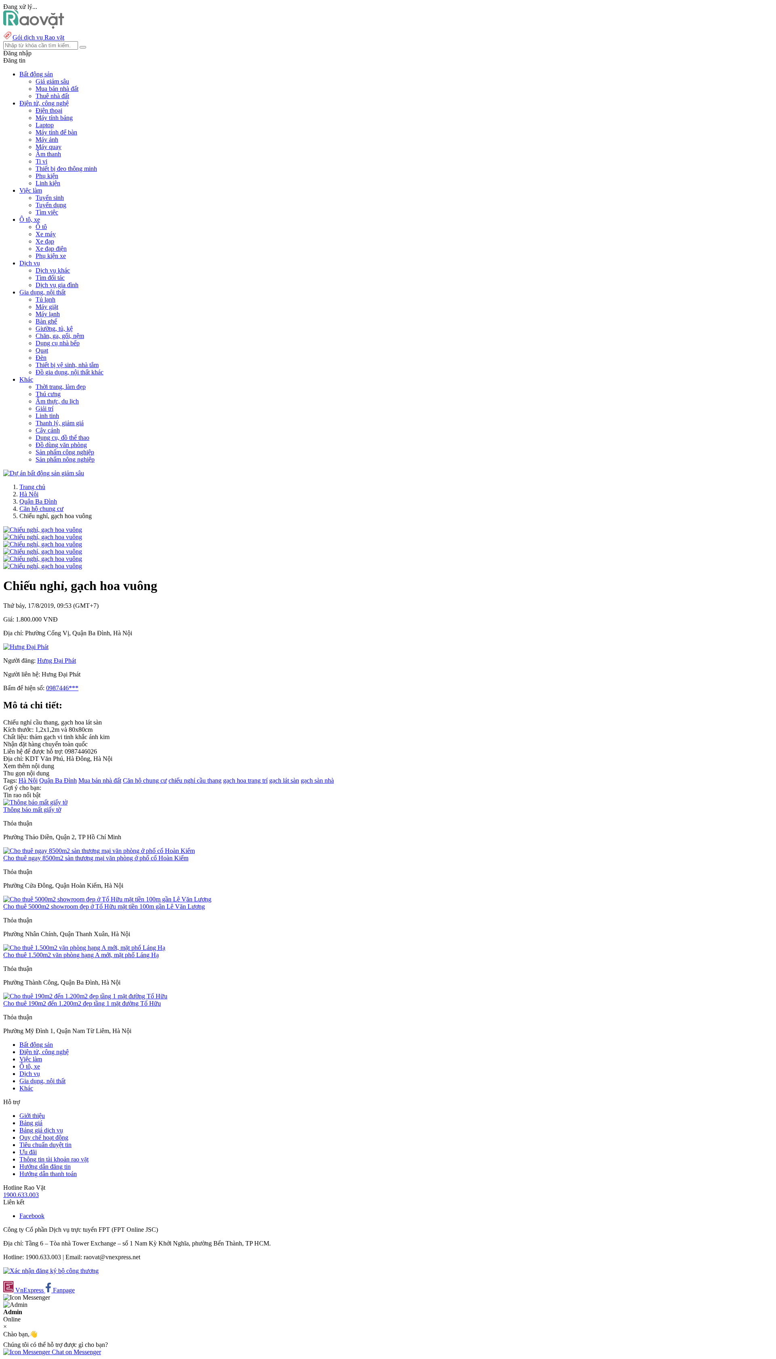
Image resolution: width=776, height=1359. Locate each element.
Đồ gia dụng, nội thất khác (69, 372)
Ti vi (41, 161)
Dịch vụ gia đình (57, 284)
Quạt (42, 350)
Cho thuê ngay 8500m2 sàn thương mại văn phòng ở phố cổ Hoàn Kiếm (95, 858)
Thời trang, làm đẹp (61, 386)
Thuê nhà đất (52, 95)
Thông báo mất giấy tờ (32, 809)
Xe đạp (45, 241)
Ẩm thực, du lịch (57, 401)
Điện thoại (49, 110)
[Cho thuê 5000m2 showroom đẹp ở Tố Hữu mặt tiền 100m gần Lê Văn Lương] (107, 899)
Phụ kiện (47, 175)
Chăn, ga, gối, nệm (60, 335)
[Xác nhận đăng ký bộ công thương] (51, 1270)
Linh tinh (47, 415)
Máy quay (48, 146)
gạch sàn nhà (317, 780)
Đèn (41, 357)
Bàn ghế (46, 321)
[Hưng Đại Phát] (25, 646)
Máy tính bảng (54, 117)
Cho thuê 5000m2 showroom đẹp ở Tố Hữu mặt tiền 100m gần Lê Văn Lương (104, 906)
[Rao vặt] (33, 26)
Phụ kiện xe (51, 255)
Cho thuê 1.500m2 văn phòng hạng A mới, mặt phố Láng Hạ (81, 955)
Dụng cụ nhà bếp (58, 343)
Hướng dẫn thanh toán (48, 1173)
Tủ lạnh (45, 299)
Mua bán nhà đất (57, 88)
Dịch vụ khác (53, 270)
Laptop (45, 125)
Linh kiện (48, 183)
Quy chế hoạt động (43, 1137)
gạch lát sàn (284, 780)
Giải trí (44, 408)
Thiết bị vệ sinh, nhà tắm (67, 364)
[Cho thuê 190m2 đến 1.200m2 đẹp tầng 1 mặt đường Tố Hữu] (85, 996)
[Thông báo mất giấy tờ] (35, 802)
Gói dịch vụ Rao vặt (38, 37)
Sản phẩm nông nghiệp (65, 459)
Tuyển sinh (50, 197)
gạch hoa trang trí (245, 780)
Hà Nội (28, 494)
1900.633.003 (21, 1194)
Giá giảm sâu (52, 81)
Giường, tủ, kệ (54, 328)
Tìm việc (47, 212)
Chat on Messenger (75, 1351)
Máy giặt (47, 306)
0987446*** (62, 688)
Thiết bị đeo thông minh (66, 168)
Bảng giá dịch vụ (41, 1130)
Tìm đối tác (50, 277)
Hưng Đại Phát (56, 660)
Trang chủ (32, 486)
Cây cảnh (48, 430)
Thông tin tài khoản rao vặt (54, 1159)
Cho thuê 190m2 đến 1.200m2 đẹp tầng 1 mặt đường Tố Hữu (82, 1003)
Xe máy (46, 234)
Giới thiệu (32, 1115)
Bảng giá (30, 1123)
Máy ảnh (47, 139)
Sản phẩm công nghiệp (65, 452)
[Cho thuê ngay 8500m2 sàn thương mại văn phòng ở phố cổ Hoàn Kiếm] (99, 850)
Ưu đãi (28, 1152)
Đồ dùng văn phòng (61, 444)
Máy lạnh (48, 314)
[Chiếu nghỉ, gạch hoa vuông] (42, 529)
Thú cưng (48, 394)
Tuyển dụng (51, 205)
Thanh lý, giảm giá (60, 423)
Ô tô (41, 226)
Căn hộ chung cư (41, 508)
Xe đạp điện (51, 248)
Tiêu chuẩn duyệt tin (45, 1144)
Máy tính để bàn (56, 132)
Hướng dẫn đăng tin (45, 1166)
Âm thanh (48, 154)
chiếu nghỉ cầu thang (195, 780)
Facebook (31, 1215)
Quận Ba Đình (38, 501)
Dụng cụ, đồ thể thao (62, 437)
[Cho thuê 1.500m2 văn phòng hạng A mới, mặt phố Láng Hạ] (84, 947)
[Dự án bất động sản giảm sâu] (43, 473)
